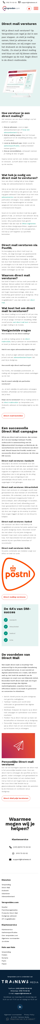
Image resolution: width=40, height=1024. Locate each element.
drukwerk (10, 47)
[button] (21, 1019)
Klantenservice (7, 929)
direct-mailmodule (16, 60)
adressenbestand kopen (23, 357)
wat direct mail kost (20, 322)
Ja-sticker (5, 941)
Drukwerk (5, 890)
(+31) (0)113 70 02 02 (22, 847)
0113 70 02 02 (11, 2)
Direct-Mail (6, 887)
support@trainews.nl (29, 2)
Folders (4, 955)
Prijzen (4, 964)
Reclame (5, 958)
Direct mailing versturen (15, 597)
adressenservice (7, 197)
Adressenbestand (8, 896)
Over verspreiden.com (10, 935)
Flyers (4, 961)
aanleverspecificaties (11, 146)
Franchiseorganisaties (10, 910)
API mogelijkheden (8, 919)
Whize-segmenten (29, 223)
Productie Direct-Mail (10, 913)
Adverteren (6, 893)
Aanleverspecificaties (9, 932)
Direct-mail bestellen (13, 416)
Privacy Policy (29, 1015)
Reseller (5, 907)
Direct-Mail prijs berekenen (16, 798)
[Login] (29, 8)
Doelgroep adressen (9, 916)
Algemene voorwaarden (10, 938)
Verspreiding (6, 885)
